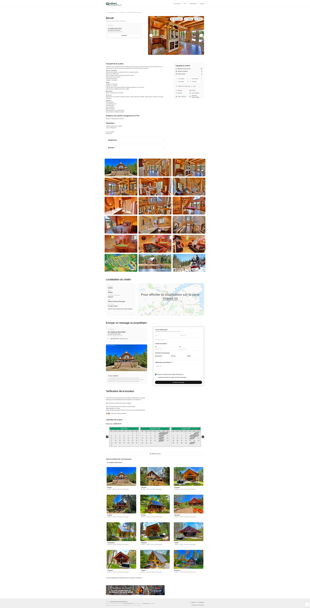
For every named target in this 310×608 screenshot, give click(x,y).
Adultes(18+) (158, 356)
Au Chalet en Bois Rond (114, 462)
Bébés (189, 356)
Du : (156, 346)
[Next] (201, 35)
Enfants (173, 356)
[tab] (136, 140)
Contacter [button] (124, 35)
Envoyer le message (178, 382)
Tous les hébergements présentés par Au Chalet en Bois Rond (124, 578)
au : (180, 346)
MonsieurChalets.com (128, 603)
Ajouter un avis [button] (156, 453)
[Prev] (151, 35)
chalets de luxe (146, 603)
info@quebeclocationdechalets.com (119, 601)
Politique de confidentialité (197, 605)
